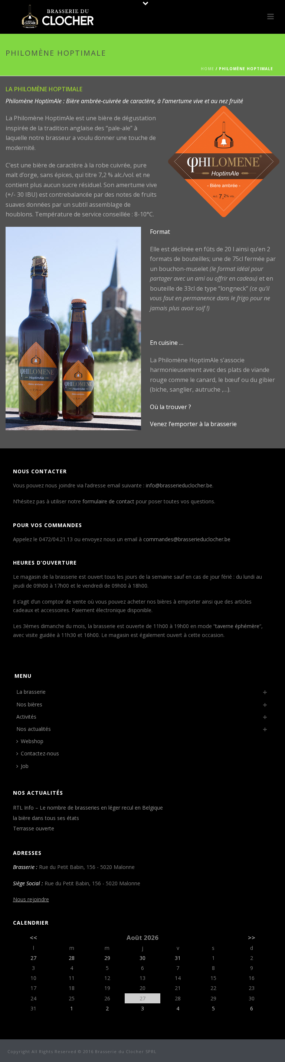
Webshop (32, 741)
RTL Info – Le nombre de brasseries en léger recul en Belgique (88, 807)
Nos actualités (33, 728)
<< (33, 937)
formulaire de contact (108, 501)
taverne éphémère (237, 626)
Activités (26, 716)
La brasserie (31, 691)
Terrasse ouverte (33, 828)
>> (251, 937)
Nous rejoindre (31, 899)
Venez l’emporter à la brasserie (193, 424)
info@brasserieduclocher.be (179, 485)
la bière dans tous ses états (46, 818)
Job (25, 765)
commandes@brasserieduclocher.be (186, 539)
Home (207, 68)
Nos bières (29, 704)
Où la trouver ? (170, 407)
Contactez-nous (40, 753)
